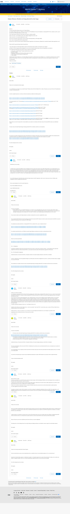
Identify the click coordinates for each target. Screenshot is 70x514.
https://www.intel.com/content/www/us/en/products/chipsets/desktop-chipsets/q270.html (24, 112)
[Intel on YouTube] (21, 503)
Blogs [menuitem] (41, 4)
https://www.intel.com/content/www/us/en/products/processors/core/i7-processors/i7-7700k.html (26, 106)
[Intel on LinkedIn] (19, 503)
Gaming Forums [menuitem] (35, 4)
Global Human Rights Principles (41, 509)
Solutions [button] (17, 1)
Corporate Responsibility (41, 501)
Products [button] (7, 1)
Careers (35, 501)
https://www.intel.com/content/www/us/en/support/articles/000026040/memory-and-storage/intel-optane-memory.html (30, 99)
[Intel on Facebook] (14, 503)
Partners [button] (29, 1)
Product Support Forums (17, 16)
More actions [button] (57, 18)
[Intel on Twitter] (16, 503)
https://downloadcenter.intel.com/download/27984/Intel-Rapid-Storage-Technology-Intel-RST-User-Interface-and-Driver (30, 132)
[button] (60, 24)
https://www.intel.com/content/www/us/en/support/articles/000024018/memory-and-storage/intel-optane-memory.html (32, 237)
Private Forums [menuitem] (46, 4)
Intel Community (10, 16)
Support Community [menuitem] (4, 4)
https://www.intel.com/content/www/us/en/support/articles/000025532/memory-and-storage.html (30, 139)
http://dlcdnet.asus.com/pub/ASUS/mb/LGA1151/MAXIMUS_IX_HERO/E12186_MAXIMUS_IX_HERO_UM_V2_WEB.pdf (31, 245)
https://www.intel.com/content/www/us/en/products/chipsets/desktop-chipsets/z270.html (28, 110)
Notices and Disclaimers (46, 508)
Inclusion (48, 501)
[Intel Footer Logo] (9, 505)
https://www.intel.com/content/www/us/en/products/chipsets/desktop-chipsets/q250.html (24, 117)
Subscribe (50, 18)
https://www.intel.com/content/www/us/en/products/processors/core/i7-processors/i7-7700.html (40, 103)
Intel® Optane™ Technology (16, 65)
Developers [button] (23, 1)
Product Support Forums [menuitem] (27, 4)
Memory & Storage (25, 16)
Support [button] (12, 1)
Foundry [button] (34, 1)
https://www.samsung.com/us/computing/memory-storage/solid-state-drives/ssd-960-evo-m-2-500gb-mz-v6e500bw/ (31, 230)
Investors (32, 501)
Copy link (52, 157)
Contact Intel (23, 501)
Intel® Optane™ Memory (32, 16)
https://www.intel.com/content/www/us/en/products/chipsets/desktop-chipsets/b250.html (24, 120)
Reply (58, 68)
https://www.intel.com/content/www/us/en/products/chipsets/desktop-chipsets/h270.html (24, 115)
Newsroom (28, 501)
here (56, 14)
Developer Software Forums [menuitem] (17, 4)
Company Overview (17, 501)
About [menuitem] (10, 4)
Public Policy (52, 501)
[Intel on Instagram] (23, 503)
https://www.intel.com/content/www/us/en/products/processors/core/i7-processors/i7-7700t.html (26, 109)
